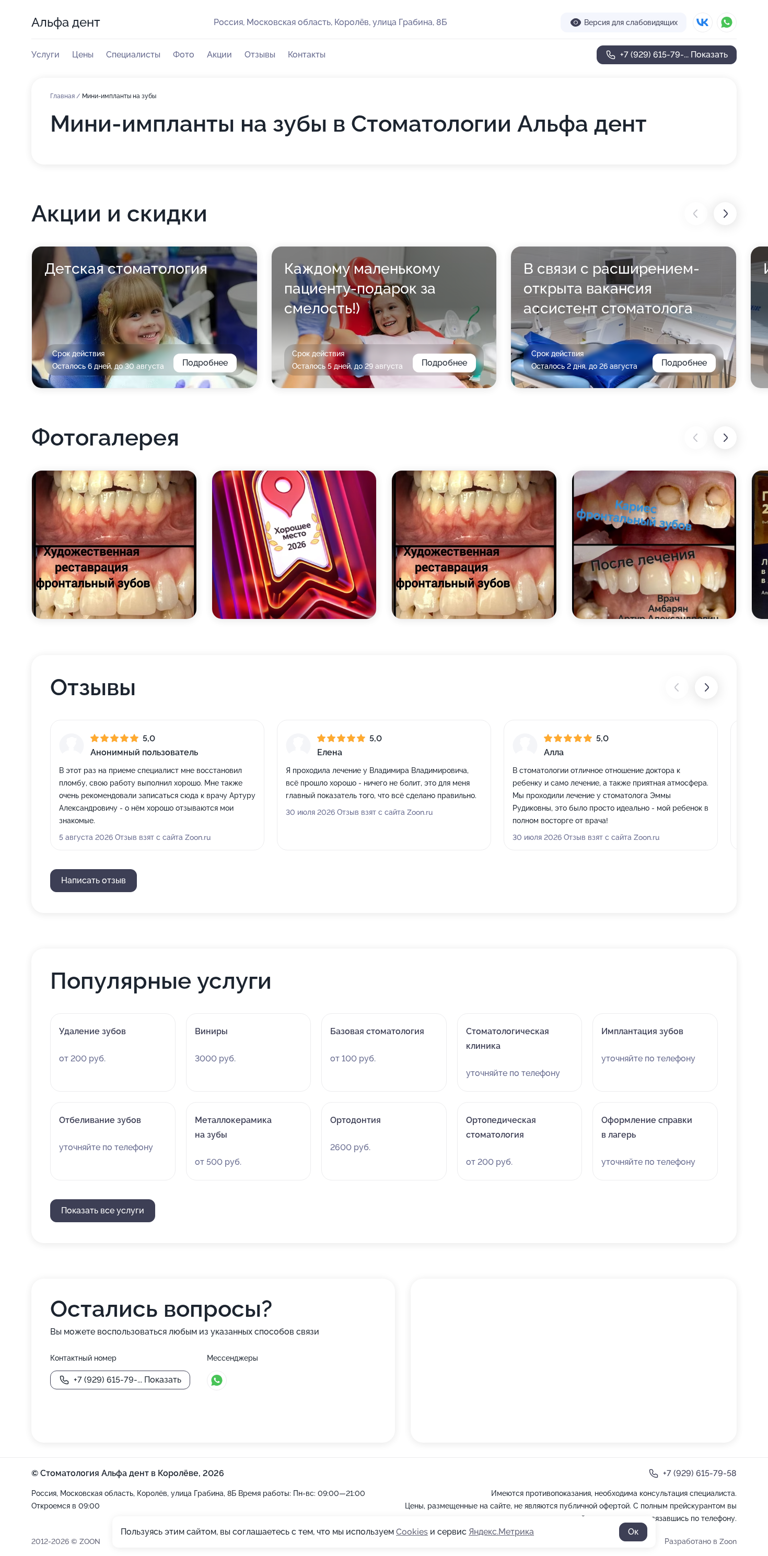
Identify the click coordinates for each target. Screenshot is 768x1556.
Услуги (45, 55)
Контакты (306, 55)
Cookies (412, 1532)
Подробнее (205, 363)
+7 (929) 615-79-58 (700, 1473)
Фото (183, 55)
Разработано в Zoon (701, 1541)
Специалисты (133, 55)
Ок (633, 1532)
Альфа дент (65, 22)
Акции (219, 55)
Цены (83, 55)
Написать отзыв (93, 880)
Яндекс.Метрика (501, 1532)
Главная (63, 96)
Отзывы (260, 55)
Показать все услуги (102, 1210)
